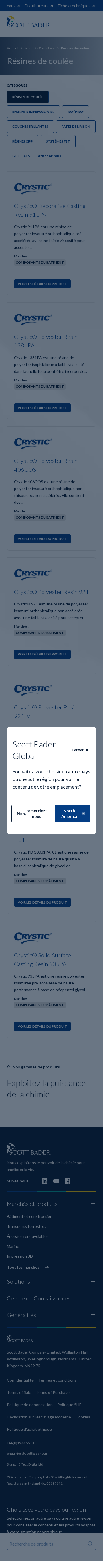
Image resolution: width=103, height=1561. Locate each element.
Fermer (78, 750)
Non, (32, 813)
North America (69, 813)
